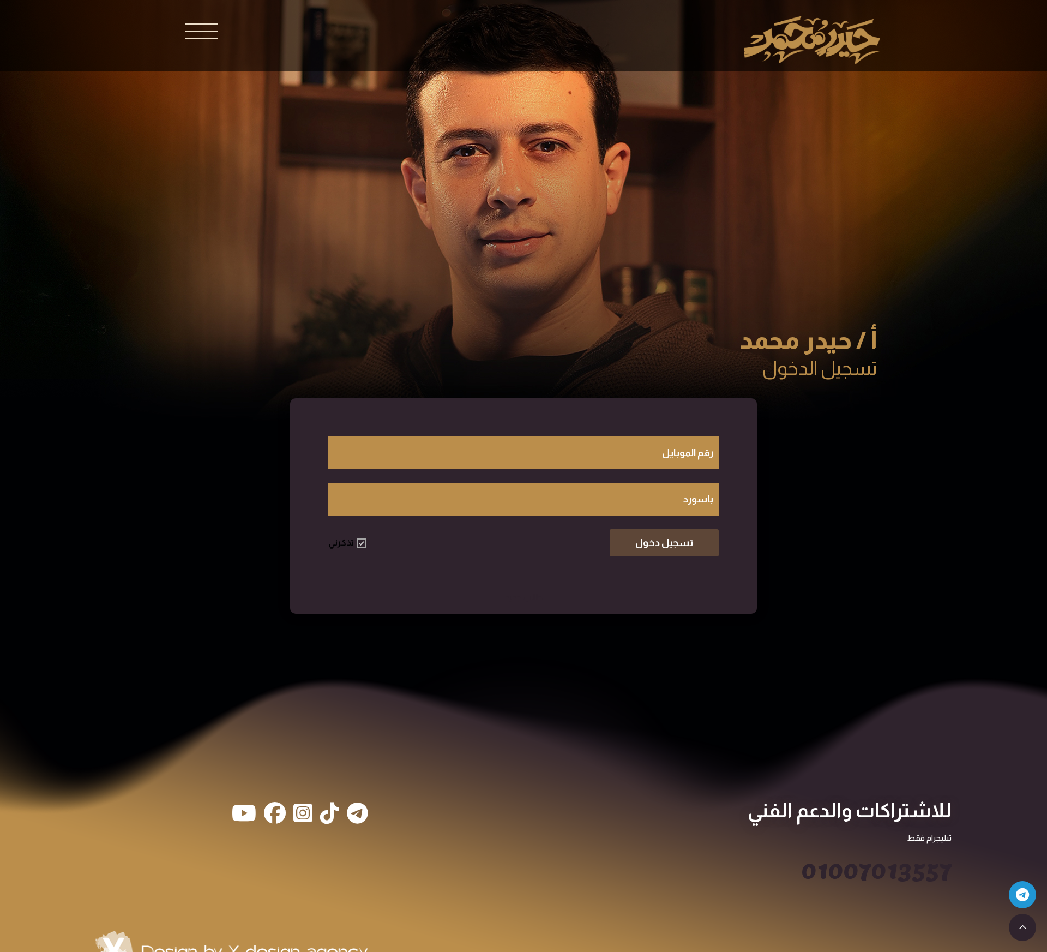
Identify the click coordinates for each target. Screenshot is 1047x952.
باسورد (698, 499)
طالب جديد (524, 597)
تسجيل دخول (664, 542)
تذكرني (341, 542)
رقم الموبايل (687, 452)
